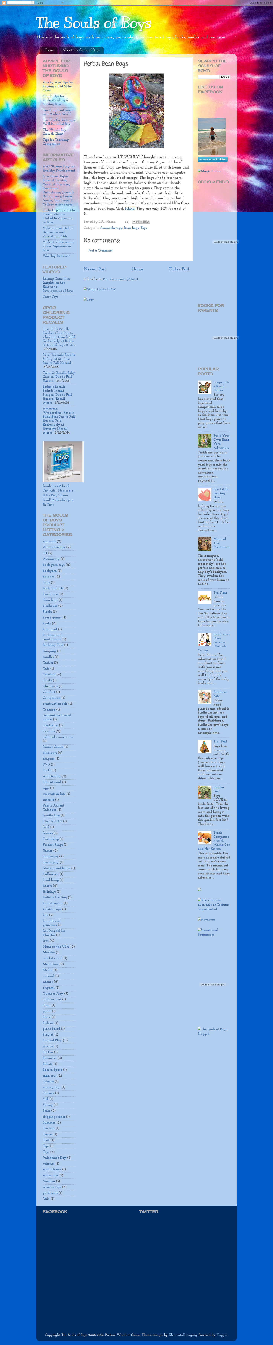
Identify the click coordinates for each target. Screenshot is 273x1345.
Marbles (49, 952)
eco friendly (52, 776)
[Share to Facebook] (145, 222)
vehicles (48, 1164)
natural (48, 976)
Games (47, 851)
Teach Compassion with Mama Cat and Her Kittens (214, 841)
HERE (130, 208)
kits (45, 915)
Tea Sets (49, 1128)
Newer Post (95, 269)
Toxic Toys (50, 296)
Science (48, 1081)
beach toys (50, 594)
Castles (48, 663)
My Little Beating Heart (220, 493)
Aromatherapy (111, 228)
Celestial (49, 674)
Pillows (48, 1023)
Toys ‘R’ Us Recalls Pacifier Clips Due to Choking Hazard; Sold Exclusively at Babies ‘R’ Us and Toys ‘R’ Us (59, 337)
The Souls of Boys (94, 23)
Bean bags (131, 228)
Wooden (49, 1181)
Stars (46, 1111)
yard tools (50, 1193)
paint (47, 1011)
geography (51, 862)
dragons (48, 758)
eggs (46, 788)
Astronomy (51, 559)
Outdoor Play (53, 993)
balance (48, 576)
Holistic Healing (55, 897)
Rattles (48, 1052)
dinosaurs (50, 753)
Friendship (51, 839)
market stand (52, 958)
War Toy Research (56, 256)
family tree (51, 815)
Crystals (49, 731)
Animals (49, 541)
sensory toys (52, 1087)
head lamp (51, 880)
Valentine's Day (54, 1158)
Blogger (222, 1335)
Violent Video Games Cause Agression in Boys (58, 246)
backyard (50, 571)
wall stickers (52, 1169)
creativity (50, 725)
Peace (47, 1017)
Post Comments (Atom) (120, 279)
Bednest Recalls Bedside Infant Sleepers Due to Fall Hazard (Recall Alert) (57, 394)
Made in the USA (56, 947)
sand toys (49, 1076)
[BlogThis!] (137, 222)
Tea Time (220, 593)
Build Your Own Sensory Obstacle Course (214, 642)
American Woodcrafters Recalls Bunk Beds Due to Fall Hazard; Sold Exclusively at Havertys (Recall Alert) (59, 421)
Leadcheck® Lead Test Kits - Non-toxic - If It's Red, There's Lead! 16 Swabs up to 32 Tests (59, 495)
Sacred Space (52, 1070)
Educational (52, 782)
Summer (49, 1122)
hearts (47, 886)
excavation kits (54, 794)
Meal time (50, 964)
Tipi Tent (220, 741)
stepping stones (54, 1117)
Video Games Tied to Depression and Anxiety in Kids (58, 232)
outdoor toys (52, 999)
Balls (46, 582)
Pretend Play (52, 1040)
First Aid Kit (52, 821)
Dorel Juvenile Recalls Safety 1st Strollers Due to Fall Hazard (59, 359)
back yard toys (54, 565)
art (45, 553)
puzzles (48, 1046)
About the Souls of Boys (81, 50)
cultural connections (58, 737)
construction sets (55, 704)
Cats (46, 668)
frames (48, 833)
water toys (50, 1175)
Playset (48, 1035)
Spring (48, 1105)
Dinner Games (53, 747)
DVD (46, 764)
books (47, 623)
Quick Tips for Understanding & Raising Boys (55, 100)
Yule (46, 1199)
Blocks (47, 612)
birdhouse (50, 606)
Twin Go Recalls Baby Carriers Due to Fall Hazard (59, 377)
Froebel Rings (53, 845)
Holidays (49, 892)
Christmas (50, 686)
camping (49, 651)
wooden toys (52, 1187)
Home (49, 50)
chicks (47, 680)
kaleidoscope (52, 909)
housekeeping (53, 903)
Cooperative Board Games (221, 386)
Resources (49, 1058)
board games (52, 617)
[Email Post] (126, 221)
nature (48, 982)
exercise (48, 800)
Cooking (49, 709)
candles (48, 657)
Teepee (47, 1134)
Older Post (179, 269)
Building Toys (53, 645)
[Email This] (134, 222)
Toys (143, 228)
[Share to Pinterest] (148, 222)
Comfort (49, 692)
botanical (50, 629)
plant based (51, 1029)
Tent (46, 1140)
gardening (50, 856)
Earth (47, 770)
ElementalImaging (183, 1335)
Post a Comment (100, 250)
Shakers (48, 1093)
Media (47, 970)
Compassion (51, 698)
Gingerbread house (56, 868)
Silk (46, 1099)
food (46, 827)
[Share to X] (141, 222)
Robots (47, 1064)
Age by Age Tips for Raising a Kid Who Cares (58, 86)
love (46, 941)
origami (49, 988)
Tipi (46, 1146)
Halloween (50, 874)
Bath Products (53, 588)
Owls (47, 1005)
